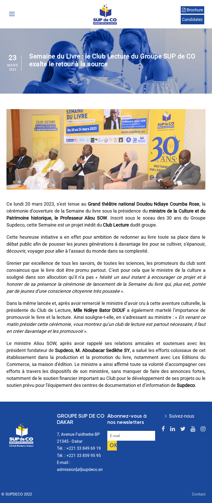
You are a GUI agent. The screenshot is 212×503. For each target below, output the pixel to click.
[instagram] (203, 429)
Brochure (194, 9)
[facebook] (163, 429)
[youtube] (193, 429)
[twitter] (182, 429)
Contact (199, 494)
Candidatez (192, 19)
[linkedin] (172, 429)
